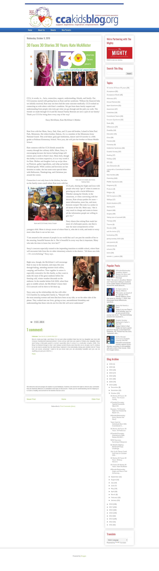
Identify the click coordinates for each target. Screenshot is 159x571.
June (113, 485)
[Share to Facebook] (41, 322)
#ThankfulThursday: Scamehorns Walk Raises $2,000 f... (117, 435)
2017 (111, 507)
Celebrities (110, 112)
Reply (34, 354)
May (112, 488)
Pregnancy (110, 185)
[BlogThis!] (37, 322)
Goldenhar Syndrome (114, 148)
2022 (111, 376)
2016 (111, 510)
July (112, 483)
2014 (111, 516)
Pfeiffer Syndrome (113, 182)
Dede (108, 123)
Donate (53, 30)
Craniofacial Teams (113, 116)
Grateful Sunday (112, 151)
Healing (109, 155)
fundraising (110, 235)
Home (30, 30)
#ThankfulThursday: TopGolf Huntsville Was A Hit (117, 404)
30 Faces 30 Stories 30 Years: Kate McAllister (119, 465)
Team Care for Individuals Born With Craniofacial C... (119, 424)
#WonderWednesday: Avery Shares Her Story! (118, 417)
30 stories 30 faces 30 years (116, 88)
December (115, 387)
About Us (41, 30)
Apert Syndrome (112, 105)
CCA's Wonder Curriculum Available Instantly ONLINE (123, 338)
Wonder (109, 228)
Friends (109, 141)
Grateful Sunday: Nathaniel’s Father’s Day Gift (122, 322)
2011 (111, 525)
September (115, 477)
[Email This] (35, 322)
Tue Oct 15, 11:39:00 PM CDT (47, 336)
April (112, 491)
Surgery (109, 214)
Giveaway (110, 144)
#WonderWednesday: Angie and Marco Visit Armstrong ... (119, 471)
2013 (111, 519)
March (113, 494)
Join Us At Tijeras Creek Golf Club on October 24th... (119, 453)
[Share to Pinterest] (43, 322)
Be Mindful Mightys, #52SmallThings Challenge (117, 446)
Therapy (109, 221)
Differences (111, 127)
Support (109, 210)
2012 (111, 522)
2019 (111, 385)
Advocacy (110, 98)
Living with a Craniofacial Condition (119, 169)
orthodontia (111, 246)
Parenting (110, 178)
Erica (108, 137)
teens (109, 253)
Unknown (35, 336)
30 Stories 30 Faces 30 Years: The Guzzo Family (118, 397)
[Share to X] (39, 322)
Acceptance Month (113, 95)
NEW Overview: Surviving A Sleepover (119, 441)
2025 (111, 367)
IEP (108, 162)
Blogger (83, 556)
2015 (111, 513)
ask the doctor (111, 231)
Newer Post (31, 399)
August (113, 480)
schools (109, 249)
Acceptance (111, 91)
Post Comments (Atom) (67, 406)
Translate (123, 543)
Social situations (112, 203)
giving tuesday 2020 (113, 238)
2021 (111, 379)
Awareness (110, 109)
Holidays (110, 159)
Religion (109, 192)
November (115, 390)
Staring (109, 207)
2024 (111, 370)
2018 (111, 504)
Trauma (109, 224)
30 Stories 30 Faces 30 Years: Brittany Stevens (118, 460)
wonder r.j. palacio (113, 256)
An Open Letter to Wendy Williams (122, 290)
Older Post (96, 399)
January (114, 500)
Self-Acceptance (112, 196)
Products (110, 189)
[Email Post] (31, 322)
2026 (111, 364)
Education (110, 134)
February (114, 497)
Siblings (109, 199)
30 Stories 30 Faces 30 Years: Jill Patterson (118, 429)
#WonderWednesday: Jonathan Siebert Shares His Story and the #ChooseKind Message (123, 274)
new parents (111, 242)
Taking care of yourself (114, 217)
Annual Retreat (112, 102)
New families (111, 175)
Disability (110, 130)
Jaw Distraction (112, 166)
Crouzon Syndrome (113, 120)
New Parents (66, 30)
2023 (111, 373)
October (114, 393)
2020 (111, 382)
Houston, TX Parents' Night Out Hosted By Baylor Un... (118, 411)
